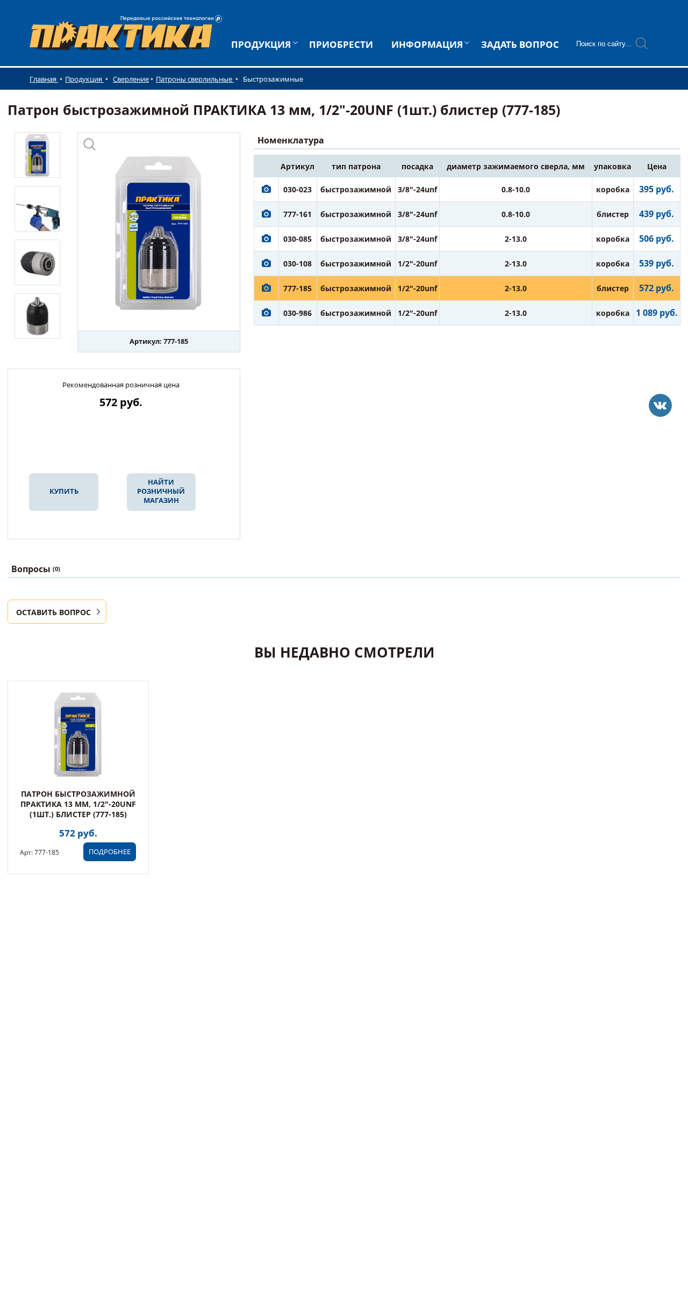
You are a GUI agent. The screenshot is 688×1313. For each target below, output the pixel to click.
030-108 (297, 263)
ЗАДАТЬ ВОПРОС (520, 44)
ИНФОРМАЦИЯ (427, 44)
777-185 (297, 288)
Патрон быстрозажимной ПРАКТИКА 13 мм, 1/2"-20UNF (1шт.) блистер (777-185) (78, 804)
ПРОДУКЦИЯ (261, 44)
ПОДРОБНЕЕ (110, 851)
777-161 (297, 214)
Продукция (84, 79)
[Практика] (660, 405)
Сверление (131, 79)
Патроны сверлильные (195, 79)
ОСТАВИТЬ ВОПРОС (53, 612)
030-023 (297, 189)
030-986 (297, 313)
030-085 (297, 239)
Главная (44, 79)
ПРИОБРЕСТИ (341, 44)
